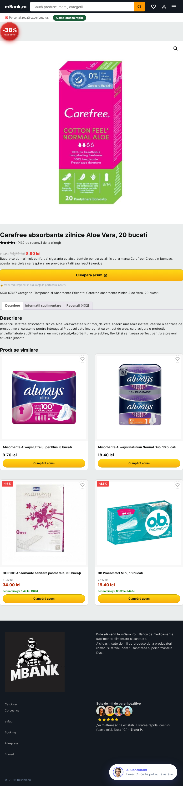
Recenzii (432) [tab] (77, 305)
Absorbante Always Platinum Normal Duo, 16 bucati (137, 447)
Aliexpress (11, 743)
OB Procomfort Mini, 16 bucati (120, 573)
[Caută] (139, 6)
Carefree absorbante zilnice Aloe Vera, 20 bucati (122, 293)
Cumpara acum (89, 275)
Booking (10, 732)
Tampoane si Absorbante (52, 293)
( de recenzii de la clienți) (39, 242)
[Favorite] (153, 6)
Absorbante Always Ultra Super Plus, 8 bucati (37, 447)
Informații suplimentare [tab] (43, 305)
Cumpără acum (44, 463)
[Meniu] (174, 6)
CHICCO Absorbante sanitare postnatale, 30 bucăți (42, 573)
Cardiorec (11, 704)
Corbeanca (12, 710)
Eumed (9, 754)
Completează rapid (69, 18)
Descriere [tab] (12, 305)
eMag (8, 721)
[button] (175, 48)
